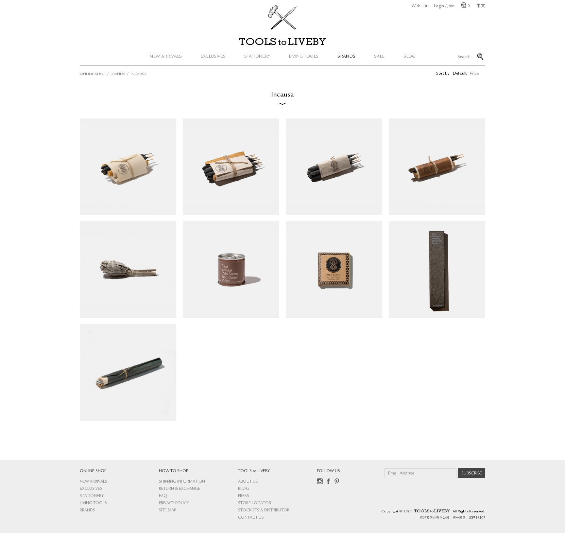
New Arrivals (166, 56)
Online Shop (92, 74)
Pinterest (337, 481)
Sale (379, 56)
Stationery (257, 56)
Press (243, 496)
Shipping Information (182, 482)
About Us (248, 482)
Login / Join (444, 6)
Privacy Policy (174, 503)
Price (474, 74)
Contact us (251, 518)
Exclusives (213, 56)
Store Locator (254, 503)
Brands (346, 56)
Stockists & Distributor (263, 510)
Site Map (167, 510)
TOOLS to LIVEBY (282, 41)
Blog (409, 56)
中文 (480, 6)
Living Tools (303, 56)
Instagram (320, 481)
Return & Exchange (179, 489)
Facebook (328, 481)
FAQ (163, 496)
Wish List (419, 6)
